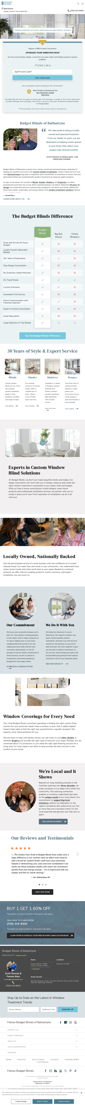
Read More (10, 195)
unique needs (15, 192)
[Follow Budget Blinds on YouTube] (60, 1070)
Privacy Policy (44, 104)
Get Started (42, 77)
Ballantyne (8, 9)
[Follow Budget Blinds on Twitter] (65, 1070)
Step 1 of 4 (43, 65)
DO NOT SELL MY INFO (72, 1059)
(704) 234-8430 (77, 10)
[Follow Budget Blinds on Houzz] (55, 1070)
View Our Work (42, 892)
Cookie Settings (21, 1101)
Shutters (50, 182)
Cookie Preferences (42, 1062)
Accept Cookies (64, 1101)
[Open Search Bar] (78, 4)
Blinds (35, 182)
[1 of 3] (39, 884)
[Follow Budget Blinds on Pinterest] (70, 1070)
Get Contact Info (21, 11)
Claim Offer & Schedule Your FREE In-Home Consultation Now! (39, 935)
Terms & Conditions (38, 1059)
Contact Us (13, 1030)
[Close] (81, 1092)
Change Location (21, 955)
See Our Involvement (52, 821)
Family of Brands (15, 1035)
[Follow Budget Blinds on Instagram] (70, 1022)
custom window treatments (45, 172)
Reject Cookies (42, 1101)
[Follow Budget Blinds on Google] (65, 1022)
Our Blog (12, 1052)
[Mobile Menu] (82, 4)
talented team (13, 174)
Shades (42, 182)
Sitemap (8, 1059)
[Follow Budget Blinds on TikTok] (75, 1070)
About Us (12, 1041)
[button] (9, 11)
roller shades (67, 737)
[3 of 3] (45, 884)
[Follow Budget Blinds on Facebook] (60, 1022)
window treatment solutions (61, 190)
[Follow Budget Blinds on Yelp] (75, 1022)
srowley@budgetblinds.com (13, 979)
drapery (15, 740)
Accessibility (55, 1059)
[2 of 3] (42, 884)
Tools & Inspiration (16, 1047)
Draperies (62, 182)
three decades (68, 785)
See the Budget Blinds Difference (42, 335)
